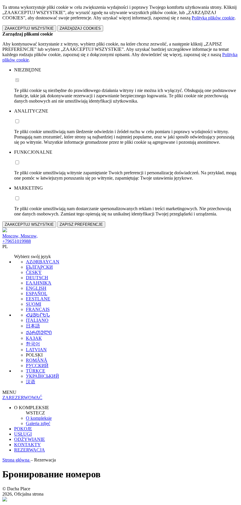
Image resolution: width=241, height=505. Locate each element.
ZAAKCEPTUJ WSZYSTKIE (29, 28)
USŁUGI (23, 434)
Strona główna (16, 459)
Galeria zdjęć (38, 423)
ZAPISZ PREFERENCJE (81, 224)
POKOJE (23, 428)
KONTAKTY (27, 444)
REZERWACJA (29, 449)
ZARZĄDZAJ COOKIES (80, 28)
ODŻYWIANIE (29, 439)
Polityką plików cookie (213, 17)
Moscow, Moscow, (20, 235)
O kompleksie (39, 418)
